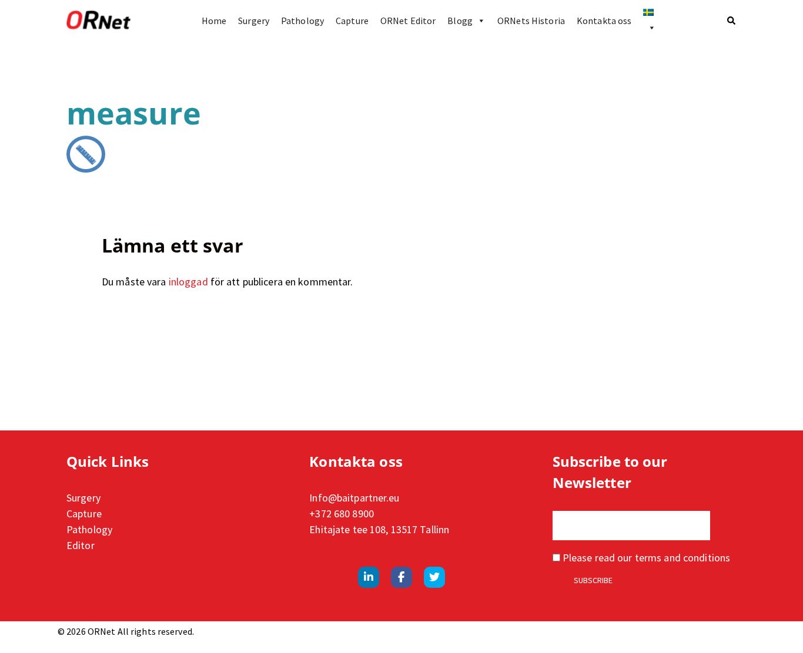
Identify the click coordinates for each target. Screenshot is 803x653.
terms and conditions (682, 557)
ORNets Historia (531, 20)
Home (214, 20)
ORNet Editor (408, 20)
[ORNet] (98, 21)
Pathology (302, 20)
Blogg (460, 20)
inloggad (188, 281)
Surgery (253, 20)
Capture (352, 20)
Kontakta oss (604, 20)
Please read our (645, 557)
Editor (80, 545)
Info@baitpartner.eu (354, 497)
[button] (732, 20)
